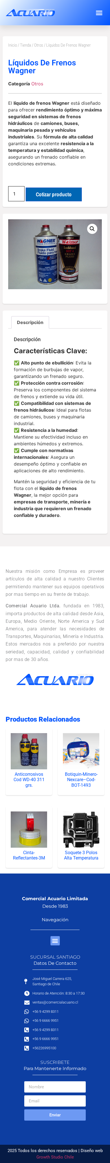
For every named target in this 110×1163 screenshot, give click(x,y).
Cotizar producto (54, 194)
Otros (38, 45)
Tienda (25, 45)
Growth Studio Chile (55, 1157)
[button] (99, 12)
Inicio (12, 45)
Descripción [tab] (30, 322)
